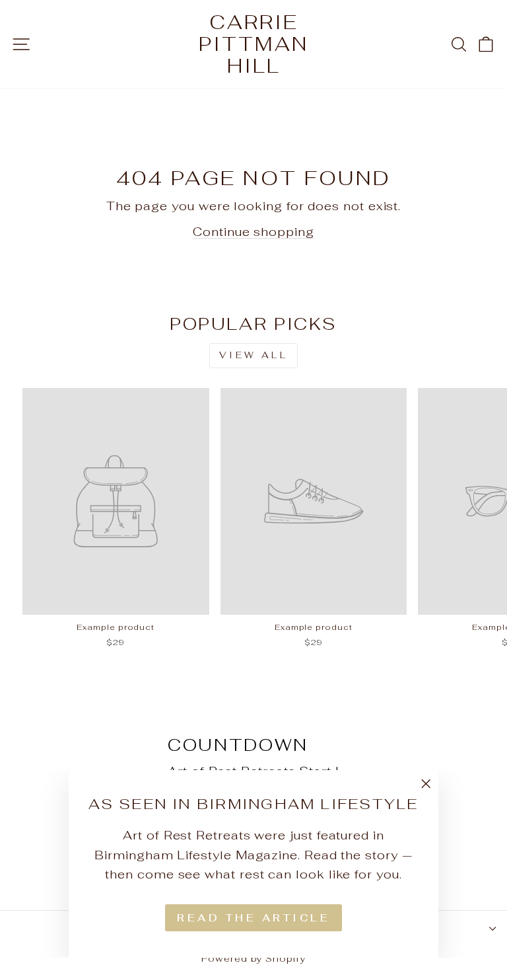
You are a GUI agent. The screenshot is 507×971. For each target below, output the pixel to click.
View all (253, 355)
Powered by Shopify (253, 958)
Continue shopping (253, 231)
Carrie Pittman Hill (253, 44)
